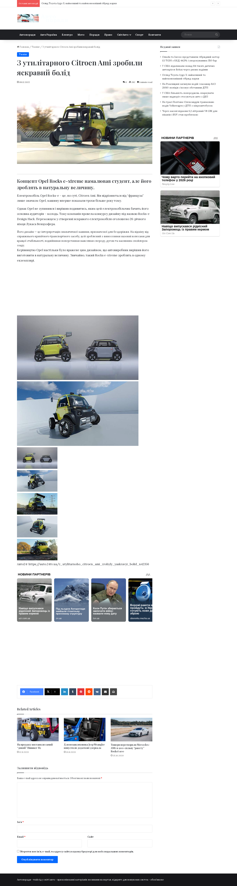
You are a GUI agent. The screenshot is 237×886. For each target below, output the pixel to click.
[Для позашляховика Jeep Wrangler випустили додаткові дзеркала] (84, 729)
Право (108, 34)
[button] (84, 458)
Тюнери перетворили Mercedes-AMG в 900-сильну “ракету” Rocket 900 (130, 748)
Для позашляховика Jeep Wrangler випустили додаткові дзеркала (84, 746)
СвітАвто (123, 34)
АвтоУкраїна (48, 34)
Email (21, 836)
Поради (94, 34)
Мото (81, 34)
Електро (67, 34)
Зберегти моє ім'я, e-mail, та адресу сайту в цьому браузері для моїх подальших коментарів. (77, 851)
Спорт (139, 34)
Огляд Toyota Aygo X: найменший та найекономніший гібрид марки (79, 3)
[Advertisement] (84, 290)
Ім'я (20, 822)
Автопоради (27, 34)
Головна (24, 46)
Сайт (90, 836)
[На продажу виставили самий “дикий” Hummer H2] (38, 729)
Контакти (154, 34)
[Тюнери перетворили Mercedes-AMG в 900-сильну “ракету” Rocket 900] (131, 729)
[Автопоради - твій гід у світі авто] (43, 18)
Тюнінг (36, 46)
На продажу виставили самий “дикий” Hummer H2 (35, 746)
